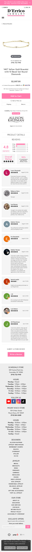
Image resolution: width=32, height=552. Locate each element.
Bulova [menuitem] (16, 449)
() (27, 144)
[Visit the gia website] (22, 534)
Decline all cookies (10, 547)
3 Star (13, 147)
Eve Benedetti (15, 237)
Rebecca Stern (15, 191)
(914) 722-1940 (16, 63)
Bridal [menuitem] (16, 463)
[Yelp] (15, 535)
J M (12, 294)
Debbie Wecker (15, 250)
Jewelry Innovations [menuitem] (16, 445)
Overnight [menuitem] (16, 451)
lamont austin (15, 279)
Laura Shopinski (15, 170)
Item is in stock (16, 113)
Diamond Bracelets (7, 23)
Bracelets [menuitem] (15, 466)
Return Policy (16, 509)
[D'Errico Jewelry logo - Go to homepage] (16, 13)
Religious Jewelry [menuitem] (16, 486)
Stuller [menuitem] (16, 454)
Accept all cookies (22, 547)
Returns (23, 104)
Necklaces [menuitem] (16, 475)
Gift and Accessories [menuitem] (16, 490)
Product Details (16, 134)
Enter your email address (16, 523)
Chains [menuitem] (16, 477)
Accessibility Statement (16, 514)
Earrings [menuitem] (16, 472)
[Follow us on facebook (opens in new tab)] (13, 401)
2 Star (13, 149)
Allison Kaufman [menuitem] (16, 442)
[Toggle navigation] (3, 17)
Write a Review (16, 354)
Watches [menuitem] (16, 488)
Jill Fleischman (15, 322)
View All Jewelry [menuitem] (16, 493)
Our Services (16, 505)
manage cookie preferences (17, 543)
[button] (5, 7)
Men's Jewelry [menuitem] (16, 479)
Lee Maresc (14, 204)
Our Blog (16, 507)
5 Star (13, 144)
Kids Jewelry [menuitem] (16, 481)
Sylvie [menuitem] (16, 456)
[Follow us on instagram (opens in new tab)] (18, 401)
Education (16, 503)
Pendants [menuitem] (16, 470)
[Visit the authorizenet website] (9, 534)
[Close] (30, 3)
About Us (16, 500)
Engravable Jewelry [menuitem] (16, 484)
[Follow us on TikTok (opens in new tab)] (23, 401)
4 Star (13, 146)
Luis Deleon (14, 309)
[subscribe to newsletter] (27, 526)
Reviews (16, 139)
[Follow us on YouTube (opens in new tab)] (8, 401)
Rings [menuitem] (16, 468)
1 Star (14, 151)
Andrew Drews (15, 222)
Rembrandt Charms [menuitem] (16, 447)
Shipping (9, 104)
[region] (16, 44)
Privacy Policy (16, 512)
